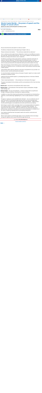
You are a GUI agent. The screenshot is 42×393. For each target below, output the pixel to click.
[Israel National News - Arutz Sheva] (21, 0)
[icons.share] (40, 1)
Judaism (9, 21)
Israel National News (4, 21)
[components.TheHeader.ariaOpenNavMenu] (7, 0)
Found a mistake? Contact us (20, 121)
